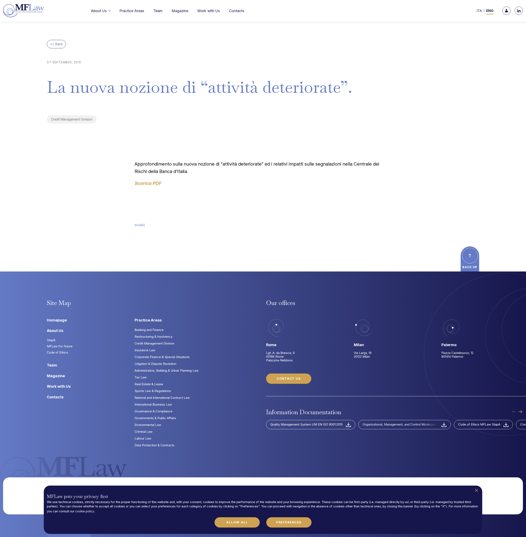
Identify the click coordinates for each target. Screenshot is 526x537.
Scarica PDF (148, 183)
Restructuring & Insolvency (153, 337)
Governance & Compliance (153, 411)
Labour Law (143, 438)
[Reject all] (476, 490)
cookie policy (84, 511)
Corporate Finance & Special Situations (162, 357)
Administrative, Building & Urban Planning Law (166, 370)
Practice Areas (148, 320)
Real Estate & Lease (149, 384)
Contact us (289, 378)
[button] (103, 10)
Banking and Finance (149, 330)
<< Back (56, 44)
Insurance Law (145, 350)
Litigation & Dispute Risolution (155, 364)
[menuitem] (479, 11)
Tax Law (140, 377)
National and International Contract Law (162, 398)
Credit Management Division (71, 119)
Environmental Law (148, 425)
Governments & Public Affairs (155, 418)
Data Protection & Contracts (154, 445)
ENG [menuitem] (490, 11)
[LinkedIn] (519, 11)
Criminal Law (143, 432)
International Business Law (153, 404)
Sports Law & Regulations (153, 391)
